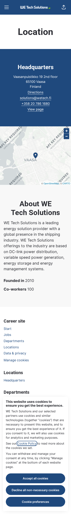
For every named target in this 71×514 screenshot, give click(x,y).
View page (35, 109)
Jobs (7, 335)
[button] (64, 7)
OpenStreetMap (51, 183)
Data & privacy (15, 353)
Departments (14, 341)
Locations (11, 347)
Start (7, 329)
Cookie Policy (26, 443)
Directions (35, 92)
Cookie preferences (35, 502)
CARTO (66, 183)
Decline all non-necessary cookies (35, 490)
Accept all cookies (35, 478)
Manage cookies (16, 360)
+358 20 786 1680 (35, 104)
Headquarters (14, 380)
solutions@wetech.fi (35, 98)
